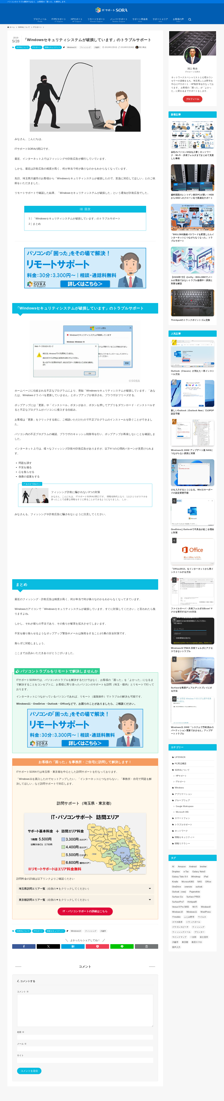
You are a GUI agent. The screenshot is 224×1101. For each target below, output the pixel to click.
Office (208, 882)
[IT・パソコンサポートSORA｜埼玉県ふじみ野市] (112, 10)
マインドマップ (179, 937)
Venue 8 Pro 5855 (180, 907)
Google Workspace (185, 806)
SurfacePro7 (178, 902)
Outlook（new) (179, 892)
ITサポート (36, 47)
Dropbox (176, 871)
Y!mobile (176, 917)
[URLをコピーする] (146, 946)
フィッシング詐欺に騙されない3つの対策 (75, 492)
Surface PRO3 (193, 897)
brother (203, 866)
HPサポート (181, 776)
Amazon (182, 866)
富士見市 (204, 937)
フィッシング (85, 47)
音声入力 (176, 947)
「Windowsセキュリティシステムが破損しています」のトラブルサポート (76, 218)
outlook (199, 887)
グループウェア (182, 800)
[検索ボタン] (189, 20)
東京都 (185, 942)
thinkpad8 (192, 902)
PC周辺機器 (181, 763)
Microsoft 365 (182, 812)
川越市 (97, 47)
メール (22, 1044)
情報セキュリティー (52, 47)
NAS (199, 882)
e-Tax (186, 871)
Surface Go (177, 897)
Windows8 (205, 907)
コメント (23, 991)
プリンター (199, 932)
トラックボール (193, 922)
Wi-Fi (194, 907)
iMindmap (195, 876)
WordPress (206, 912)
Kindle (175, 882)
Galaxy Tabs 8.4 (180, 876)
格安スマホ (197, 942)
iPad (206, 876)
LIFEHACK (180, 757)
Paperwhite (195, 892)
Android (192, 866)
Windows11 (192, 912)
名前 (20, 1032)
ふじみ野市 (189, 917)
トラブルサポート (183, 824)
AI (173, 866)
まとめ (37, 223)
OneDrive (176, 887)
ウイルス (202, 917)
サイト (20, 1055)
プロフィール (192, 99)
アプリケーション (183, 794)
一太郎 (193, 937)
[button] (24, 946)
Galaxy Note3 (198, 871)
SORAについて (22, 47)
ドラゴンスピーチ (180, 927)
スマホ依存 (177, 922)
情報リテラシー (182, 843)
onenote (188, 887)
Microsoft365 (188, 882)
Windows (179, 787)
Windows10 (71, 47)
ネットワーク (181, 831)
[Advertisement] (85, 543)
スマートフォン (182, 818)
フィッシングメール (181, 932)
